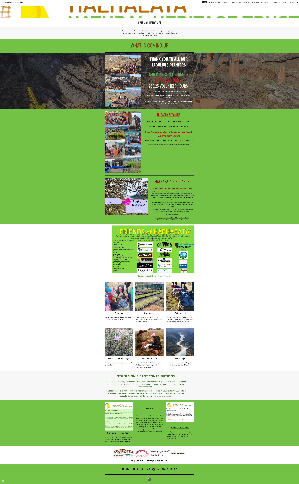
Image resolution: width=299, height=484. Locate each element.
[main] (149, 22)
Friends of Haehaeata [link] (215, 2)
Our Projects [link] (243, 2)
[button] (297, 2)
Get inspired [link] (264, 2)
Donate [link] (284, 2)
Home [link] (204, 2)
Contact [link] (292, 2)
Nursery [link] (234, 2)
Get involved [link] (276, 2)
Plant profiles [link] (255, 2)
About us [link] (226, 2)
